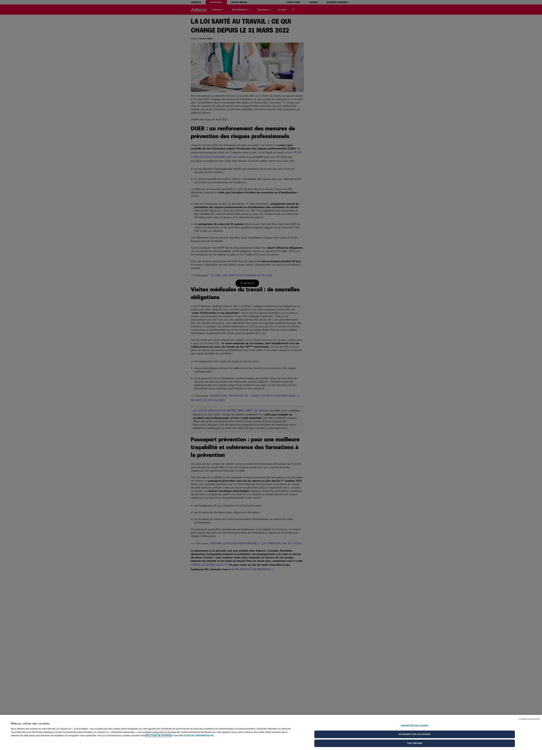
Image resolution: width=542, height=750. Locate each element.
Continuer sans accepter (529, 719)
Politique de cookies (158, 735)
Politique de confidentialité (196, 735)
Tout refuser (414, 743)
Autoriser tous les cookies (414, 734)
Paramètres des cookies (414, 725)
